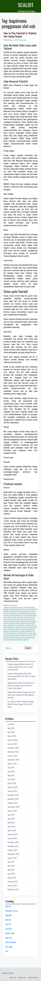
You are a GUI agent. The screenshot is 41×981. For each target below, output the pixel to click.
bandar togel (9, 933)
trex (11, 973)
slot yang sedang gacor (26, 635)
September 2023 (13, 854)
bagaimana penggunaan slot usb (19, 611)
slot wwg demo (32, 633)
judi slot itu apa (11, 625)
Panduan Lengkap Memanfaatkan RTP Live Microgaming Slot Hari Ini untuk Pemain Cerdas (20, 667)
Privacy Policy (33, 977)
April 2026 (11, 732)
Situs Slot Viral (13, 605)
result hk (8, 928)
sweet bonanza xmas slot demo (23, 637)
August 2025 (12, 763)
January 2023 (12, 885)
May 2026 (11, 728)
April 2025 (11, 779)
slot (6, 951)
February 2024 (13, 834)
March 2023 (12, 877)
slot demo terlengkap (26, 631)
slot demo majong (15, 631)
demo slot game (12, 617)
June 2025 (11, 771)
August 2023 (12, 858)
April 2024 (11, 826)
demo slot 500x (21, 613)
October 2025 (12, 755)
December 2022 (13, 889)
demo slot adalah (31, 613)
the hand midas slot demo (21, 639)
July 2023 (11, 862)
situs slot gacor (10, 942)
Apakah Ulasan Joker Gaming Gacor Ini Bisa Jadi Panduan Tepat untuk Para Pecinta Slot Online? (21, 685)
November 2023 (13, 846)
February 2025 (13, 787)
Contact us (22, 977)
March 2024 (12, 830)
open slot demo (20, 625)
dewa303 (8, 915)
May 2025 (11, 775)
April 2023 (11, 873)
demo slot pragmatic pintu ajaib (25, 619)
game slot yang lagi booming (11, 621)
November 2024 (13, 799)
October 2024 (12, 803)
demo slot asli (7, 615)
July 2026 (11, 724)
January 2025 (12, 791)
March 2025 (12, 783)
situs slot (8, 937)
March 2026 (12, 736)
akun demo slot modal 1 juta (16, 609)
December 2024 (13, 795)
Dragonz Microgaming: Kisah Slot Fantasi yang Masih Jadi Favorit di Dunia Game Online (22, 676)
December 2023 (13, 842)
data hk (8, 919)
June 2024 (11, 818)
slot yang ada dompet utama (11, 635)
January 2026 (12, 744)
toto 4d (8, 924)
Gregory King (23, 40)
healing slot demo (25, 623)
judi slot (8, 906)
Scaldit (25, 5)
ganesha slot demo (14, 623)
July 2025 (11, 767)
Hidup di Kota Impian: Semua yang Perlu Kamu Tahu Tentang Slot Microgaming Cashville (21, 695)
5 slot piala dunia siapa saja (15, 607)
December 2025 (13, 748)
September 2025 (13, 759)
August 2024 (12, 810)
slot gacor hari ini (11, 910)
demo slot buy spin (17, 615)
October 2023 (12, 850)
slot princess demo (22, 633)
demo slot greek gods (23, 617)
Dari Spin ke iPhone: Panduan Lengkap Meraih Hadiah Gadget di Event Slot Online (21, 704)
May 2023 (11, 869)
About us (13, 977)
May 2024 (11, 822)
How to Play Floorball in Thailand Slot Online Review (20, 34)
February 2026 (13, 740)
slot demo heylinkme (13, 629)
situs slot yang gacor (21, 627)
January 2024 (12, 838)
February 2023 (13, 881)
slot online (9, 946)
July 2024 (11, 814)
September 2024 (13, 807)
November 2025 (13, 751)
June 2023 (11, 865)
